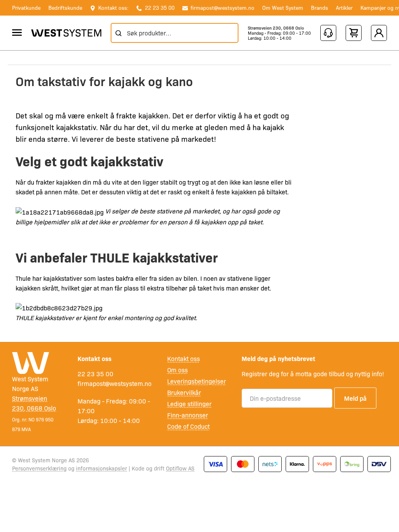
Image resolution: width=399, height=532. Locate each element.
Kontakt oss (183, 358)
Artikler (344, 7)
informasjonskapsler (101, 468)
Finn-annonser (187, 415)
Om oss (177, 370)
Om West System (282, 7)
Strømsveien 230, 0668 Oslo (276, 28)
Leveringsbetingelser (196, 381)
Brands (319, 7)
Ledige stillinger (189, 404)
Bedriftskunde (65, 7)
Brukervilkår (184, 392)
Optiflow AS (180, 468)
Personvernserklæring (39, 468)
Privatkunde (26, 7)
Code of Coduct (188, 426)
